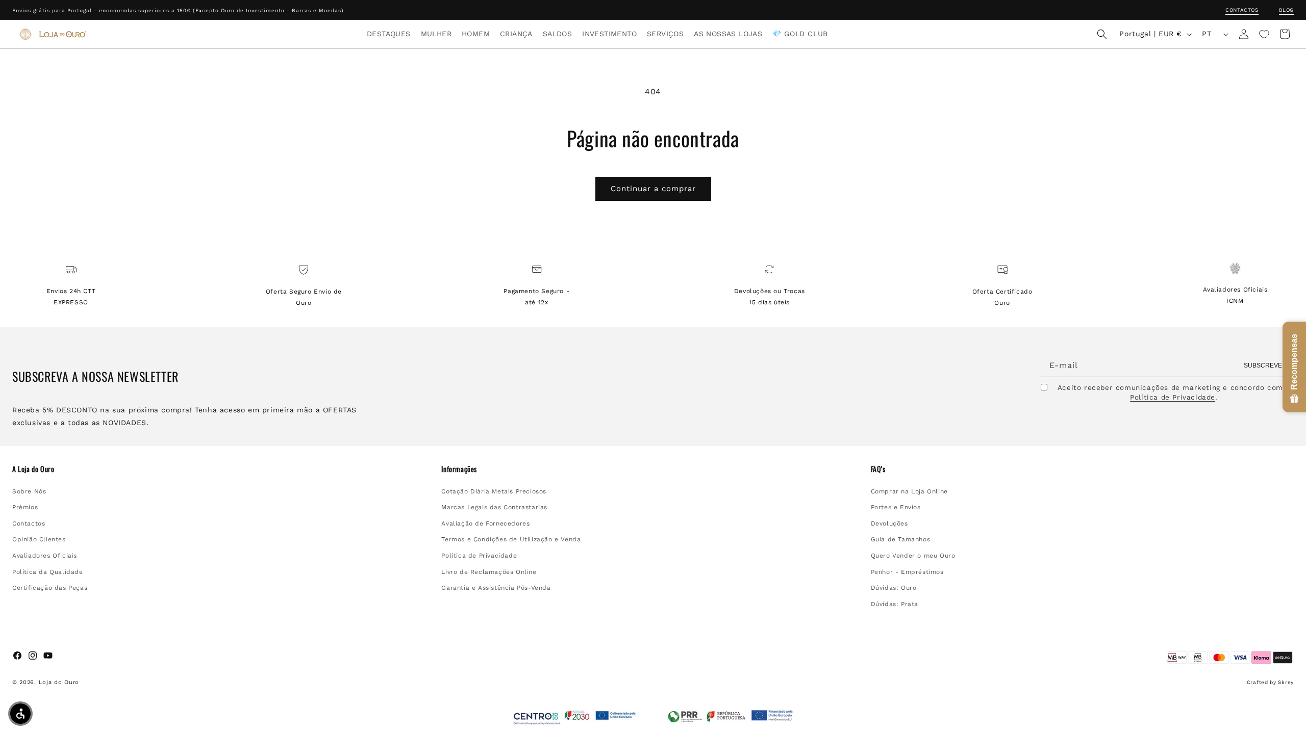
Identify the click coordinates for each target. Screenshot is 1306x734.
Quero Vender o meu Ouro (913, 555)
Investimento (609, 34)
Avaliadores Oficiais (44, 555)
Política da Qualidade (47, 571)
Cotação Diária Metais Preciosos (493, 491)
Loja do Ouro (59, 682)
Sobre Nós (29, 491)
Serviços (665, 34)
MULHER (436, 34)
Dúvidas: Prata (894, 604)
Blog (1286, 10)
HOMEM (476, 34)
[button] (389, 33)
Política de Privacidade (1172, 397)
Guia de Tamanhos (901, 539)
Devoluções (889, 523)
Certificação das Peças (49, 587)
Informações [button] (459, 469)
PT (1206, 34)
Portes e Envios (896, 507)
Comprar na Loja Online (909, 491)
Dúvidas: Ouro (894, 587)
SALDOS (557, 34)
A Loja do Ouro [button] (33, 469)
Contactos (1241, 10)
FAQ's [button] (878, 469)
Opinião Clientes (39, 539)
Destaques (389, 34)
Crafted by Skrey (1270, 682)
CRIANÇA (516, 34)
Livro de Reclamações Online (488, 571)
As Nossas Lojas (728, 34)
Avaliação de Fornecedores (485, 523)
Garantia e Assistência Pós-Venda (495, 587)
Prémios (25, 507)
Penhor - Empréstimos (907, 571)
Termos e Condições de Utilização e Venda (511, 539)
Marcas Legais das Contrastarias (494, 507)
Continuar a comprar (653, 188)
